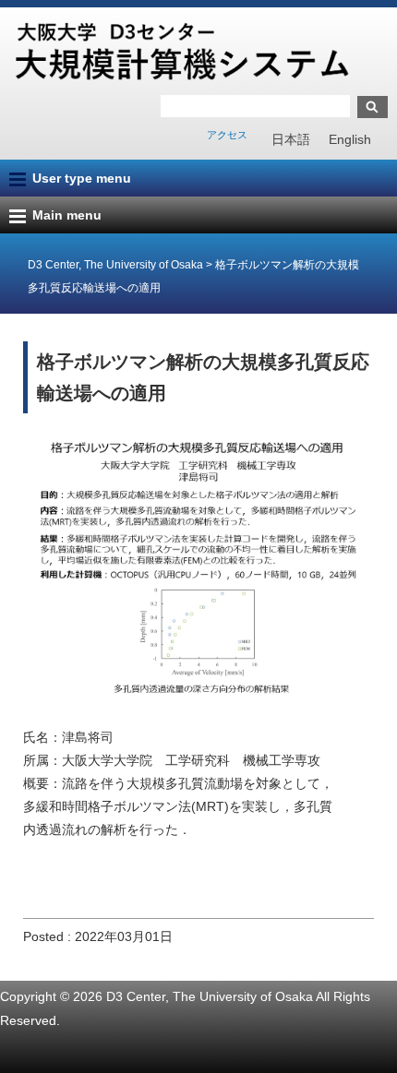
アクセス (227, 134)
